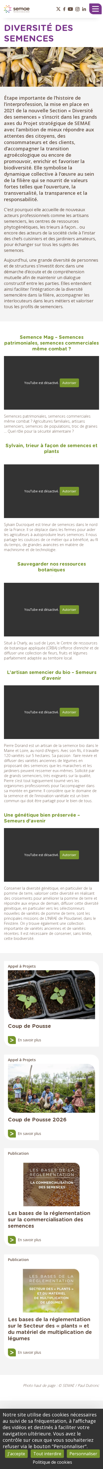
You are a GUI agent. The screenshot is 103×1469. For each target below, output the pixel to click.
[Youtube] (70, 9)
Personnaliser (83, 1454)
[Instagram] (77, 9)
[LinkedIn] (84, 9)
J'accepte (16, 1454)
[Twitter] (58, 9)
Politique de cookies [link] (52, 1462)
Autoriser (69, 383)
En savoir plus (29, 1039)
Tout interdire (47, 1454)
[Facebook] (64, 9)
